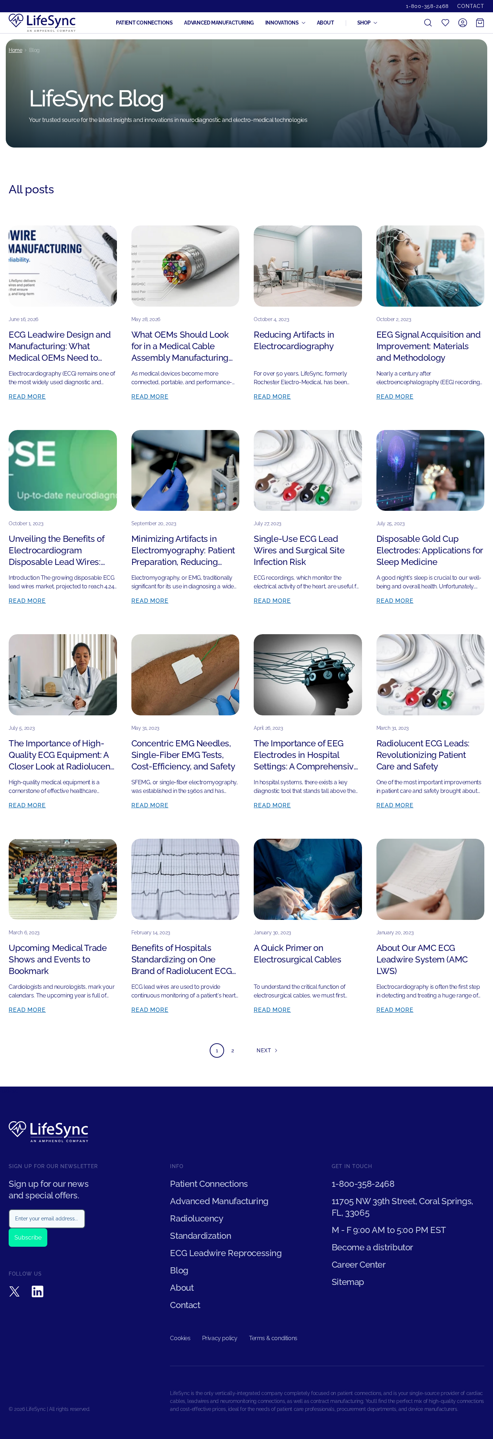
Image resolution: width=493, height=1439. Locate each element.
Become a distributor (372, 1247)
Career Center (359, 1264)
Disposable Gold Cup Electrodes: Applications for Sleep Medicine (429, 550)
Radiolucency (196, 1218)
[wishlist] (445, 22)
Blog (179, 1270)
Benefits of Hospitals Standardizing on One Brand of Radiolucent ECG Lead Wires (181, 960)
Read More (27, 396)
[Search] (428, 22)
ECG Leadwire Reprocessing (226, 1253)
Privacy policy (219, 1338)
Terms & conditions (273, 1338)
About (325, 23)
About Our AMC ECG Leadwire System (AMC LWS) (422, 959)
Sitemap (348, 1282)
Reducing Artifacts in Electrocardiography (294, 340)
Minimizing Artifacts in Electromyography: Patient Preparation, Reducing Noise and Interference (183, 551)
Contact (470, 6)
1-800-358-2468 (427, 6)
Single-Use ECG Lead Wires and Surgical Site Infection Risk (299, 550)
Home (15, 50)
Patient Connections (144, 23)
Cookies (180, 1338)
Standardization (200, 1235)
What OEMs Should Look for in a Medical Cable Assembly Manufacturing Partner (180, 346)
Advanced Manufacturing (218, 23)
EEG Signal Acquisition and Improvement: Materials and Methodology (428, 346)
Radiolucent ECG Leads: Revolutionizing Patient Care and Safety (423, 755)
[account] (462, 22)
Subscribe (28, 1237)
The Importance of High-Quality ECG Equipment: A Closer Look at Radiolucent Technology (61, 755)
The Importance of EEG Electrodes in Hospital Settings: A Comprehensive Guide (306, 755)
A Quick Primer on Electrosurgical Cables (297, 954)
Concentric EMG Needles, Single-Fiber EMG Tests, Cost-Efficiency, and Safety (183, 755)
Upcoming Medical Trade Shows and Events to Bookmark (58, 959)
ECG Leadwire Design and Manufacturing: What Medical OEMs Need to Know (59, 346)
